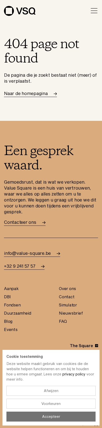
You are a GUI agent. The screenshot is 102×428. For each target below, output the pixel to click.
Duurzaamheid (17, 313)
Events (11, 329)
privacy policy (73, 374)
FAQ (63, 321)
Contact (66, 296)
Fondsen (12, 304)
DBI (7, 296)
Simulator (68, 304)
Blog (8, 321)
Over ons (67, 288)
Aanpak (11, 288)
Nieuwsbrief (71, 313)
